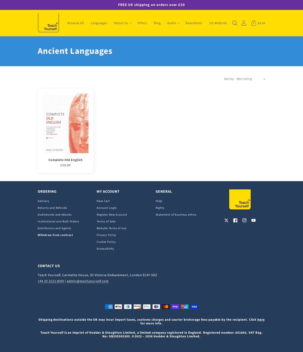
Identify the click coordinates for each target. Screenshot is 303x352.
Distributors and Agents (54, 228)
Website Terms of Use (112, 228)
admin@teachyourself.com (88, 281)
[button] (122, 23)
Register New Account (112, 215)
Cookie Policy (106, 242)
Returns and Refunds (52, 208)
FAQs (159, 201)
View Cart (103, 201)
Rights (160, 208)
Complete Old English (65, 160)
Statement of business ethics (176, 215)
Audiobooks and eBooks (55, 215)
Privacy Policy (106, 235)
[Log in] (243, 23)
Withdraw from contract (55, 235)
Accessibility (105, 249)
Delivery (43, 201)
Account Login (107, 208)
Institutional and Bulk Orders (58, 221)
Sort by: (229, 79)
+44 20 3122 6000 (51, 281)
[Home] (48, 23)
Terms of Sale (106, 221)
